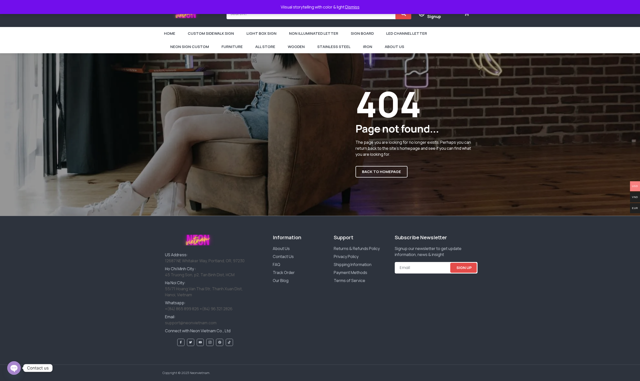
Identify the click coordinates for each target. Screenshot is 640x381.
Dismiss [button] (352, 7)
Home (169, 33)
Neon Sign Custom (189, 46)
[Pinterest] (219, 342)
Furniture (232, 46)
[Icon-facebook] (180, 342)
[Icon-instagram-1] (210, 342)
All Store (265, 46)
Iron (367, 46)
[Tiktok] (229, 342)
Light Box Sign (261, 33)
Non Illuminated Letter (313, 33)
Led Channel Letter (406, 33)
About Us (394, 46)
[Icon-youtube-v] (200, 342)
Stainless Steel (333, 46)
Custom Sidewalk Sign (211, 33)
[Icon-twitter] (190, 342)
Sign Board (362, 33)
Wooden (296, 46)
